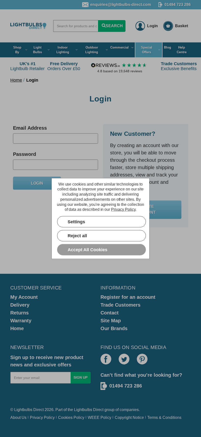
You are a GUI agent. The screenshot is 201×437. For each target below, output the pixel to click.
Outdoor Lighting (91, 50)
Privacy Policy (42, 417)
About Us (18, 417)
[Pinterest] (142, 359)
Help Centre (182, 50)
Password (24, 154)
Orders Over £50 (63, 66)
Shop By (17, 50)
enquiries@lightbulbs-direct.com (120, 4)
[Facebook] (105, 359)
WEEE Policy (99, 417)
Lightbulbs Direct (88, 410)
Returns (19, 312)
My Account (24, 297)
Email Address (30, 128)
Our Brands (113, 328)
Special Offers (146, 50)
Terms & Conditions (164, 417)
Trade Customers (120, 305)
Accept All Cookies (87, 249)
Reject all (77, 235)
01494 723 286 (177, 4)
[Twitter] (124, 359)
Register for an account (127, 297)
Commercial (119, 47)
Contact (109, 312)
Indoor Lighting (62, 50)
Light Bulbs (37, 50)
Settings (76, 221)
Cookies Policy (71, 417)
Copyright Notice (129, 417)
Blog (167, 47)
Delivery (19, 305)
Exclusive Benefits (179, 66)
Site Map (110, 320)
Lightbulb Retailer (27, 66)
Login (152, 26)
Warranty (20, 320)
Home (17, 328)
